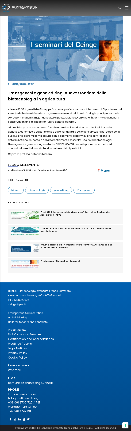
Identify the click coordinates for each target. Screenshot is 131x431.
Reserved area (18, 365)
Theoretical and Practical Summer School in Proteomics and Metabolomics (75, 230)
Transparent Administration (25, 313)
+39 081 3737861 (19, 411)
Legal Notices (17, 348)
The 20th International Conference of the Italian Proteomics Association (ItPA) (75, 213)
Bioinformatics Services (25, 334)
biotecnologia (37, 190)
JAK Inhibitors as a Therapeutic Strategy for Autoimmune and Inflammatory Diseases (76, 246)
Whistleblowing (17, 317)
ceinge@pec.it (17, 304)
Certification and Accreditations (31, 339)
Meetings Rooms (20, 344)
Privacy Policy (17, 353)
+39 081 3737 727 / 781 (24, 402)
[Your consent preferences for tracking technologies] (125, 425)
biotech (15, 190)
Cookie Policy (17, 358)
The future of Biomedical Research (60, 261)
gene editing (61, 190)
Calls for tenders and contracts (28, 322)
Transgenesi (84, 190)
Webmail (14, 370)
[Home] (19, 8)
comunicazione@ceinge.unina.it (31, 383)
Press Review (17, 330)
